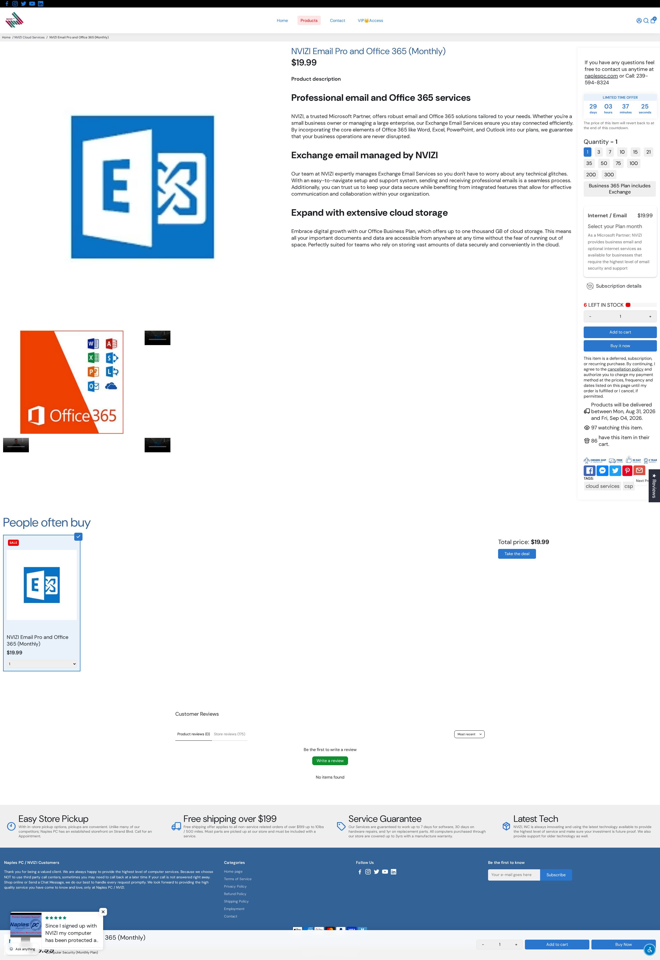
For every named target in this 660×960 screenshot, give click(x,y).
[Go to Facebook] (7, 3)
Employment (234, 909)
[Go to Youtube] (32, 3)
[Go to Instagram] (15, 3)
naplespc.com (601, 75)
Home (282, 20)
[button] (650, 950)
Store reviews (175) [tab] (229, 734)
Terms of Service (238, 879)
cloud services (603, 486)
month (634, 226)
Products (309, 20)
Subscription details (619, 286)
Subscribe (556, 874)
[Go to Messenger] (602, 470)
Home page (233, 871)
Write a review (330, 760)
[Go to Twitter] (23, 3)
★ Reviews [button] (654, 485)
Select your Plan (607, 226)
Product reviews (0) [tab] (193, 734)
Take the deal (517, 553)
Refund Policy (235, 894)
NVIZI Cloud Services (29, 37)
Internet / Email (608, 215)
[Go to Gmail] (639, 470)
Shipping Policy (236, 901)
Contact (337, 20)
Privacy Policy (235, 886)
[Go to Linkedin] (40, 3)
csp (628, 486)
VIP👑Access (370, 20)
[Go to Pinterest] (627, 470)
